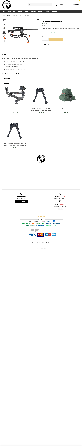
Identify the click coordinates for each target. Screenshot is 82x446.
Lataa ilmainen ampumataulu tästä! (10, 73)
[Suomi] (77, 0)
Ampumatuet (15, 15)
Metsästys (9, 15)
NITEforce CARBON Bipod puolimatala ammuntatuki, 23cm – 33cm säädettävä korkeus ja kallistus (41, 110)
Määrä (43, 36)
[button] (38, 19)
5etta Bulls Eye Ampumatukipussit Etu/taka (67, 108)
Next (5, 52)
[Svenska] (79, 0)
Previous (3, 52)
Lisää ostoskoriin (56, 39)
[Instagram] (61, 209)
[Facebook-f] (59, 209)
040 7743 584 (62, 196)
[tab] (4, 54)
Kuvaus (4, 54)
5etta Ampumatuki (15, 108)
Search (50, 4)
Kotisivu (3, 15)
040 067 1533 (63, 204)
